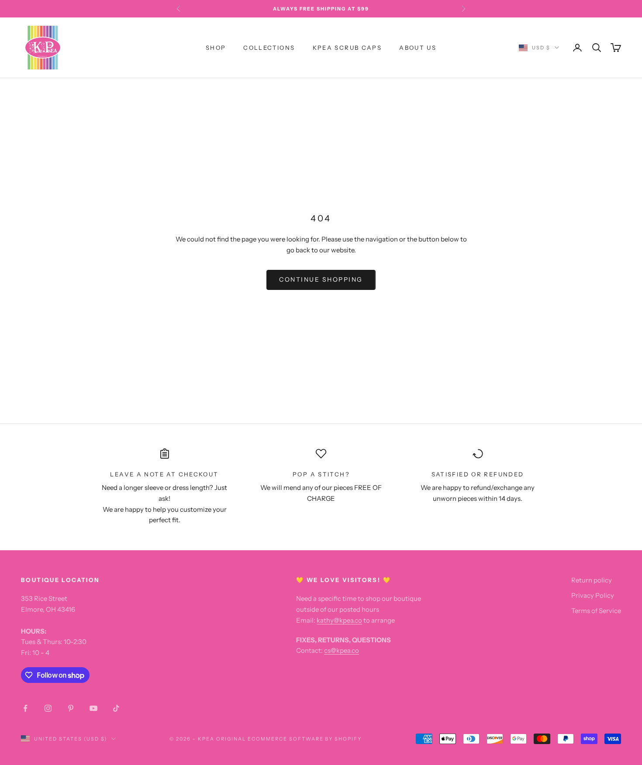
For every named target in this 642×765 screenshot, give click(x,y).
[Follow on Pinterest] (70, 708)
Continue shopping (321, 279)
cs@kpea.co (341, 650)
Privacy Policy (592, 595)
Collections (269, 47)
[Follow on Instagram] (48, 708)
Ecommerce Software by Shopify (305, 739)
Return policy (591, 580)
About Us (417, 47)
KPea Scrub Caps (347, 47)
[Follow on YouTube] (93, 708)
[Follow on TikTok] (116, 708)
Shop (216, 47)
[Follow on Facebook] (25, 708)
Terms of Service (596, 610)
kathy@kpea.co (339, 620)
